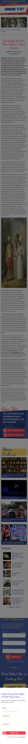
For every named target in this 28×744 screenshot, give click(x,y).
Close (27, 686)
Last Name (5, 724)
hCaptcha (22, 737)
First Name (5, 716)
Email (4, 708)
